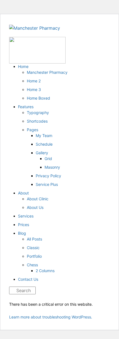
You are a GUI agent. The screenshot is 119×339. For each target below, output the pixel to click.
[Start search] (10, 290)
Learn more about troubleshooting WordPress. (50, 317)
